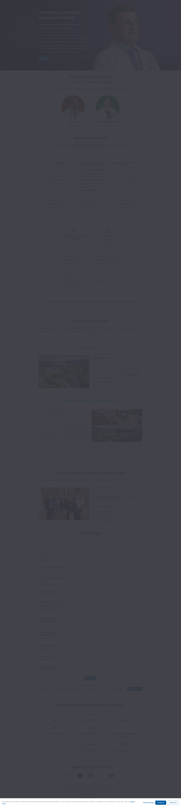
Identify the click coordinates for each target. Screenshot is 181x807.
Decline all (173, 802)
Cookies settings (148, 802)
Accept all (161, 802)
